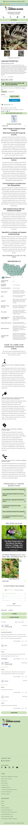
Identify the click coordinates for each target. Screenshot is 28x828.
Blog (2, 801)
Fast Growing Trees (7, 816)
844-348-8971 (6, 760)
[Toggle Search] (10, 17)
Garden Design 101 (7, 814)
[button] (14, 77)
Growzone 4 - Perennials (9, 22)
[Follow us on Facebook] (1, 768)
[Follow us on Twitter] (5, 768)
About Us (4, 780)
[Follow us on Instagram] (9, 768)
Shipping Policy (6, 787)
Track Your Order (6, 778)
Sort (16, 622)
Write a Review (17, 618)
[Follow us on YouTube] (17, 768)
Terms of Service (6, 791)
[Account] (17, 17)
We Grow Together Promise (9, 776)
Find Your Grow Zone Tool (9, 812)
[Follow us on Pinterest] (13, 768)
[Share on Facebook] (5, 111)
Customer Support (6, 810)
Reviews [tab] (4, 610)
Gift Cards (4, 783)
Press (3, 805)
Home (2, 22)
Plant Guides (5, 807)
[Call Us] (3, 17)
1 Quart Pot (4, 91)
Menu (14, 20)
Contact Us (4, 785)
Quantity (3, 94)
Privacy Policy (5, 794)
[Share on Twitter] (7, 111)
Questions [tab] (10, 610)
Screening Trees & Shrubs (9, 818)
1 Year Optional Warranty (9, 789)
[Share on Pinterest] (9, 111)
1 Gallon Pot (11, 91)
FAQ (2, 803)
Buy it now (14, 100)
